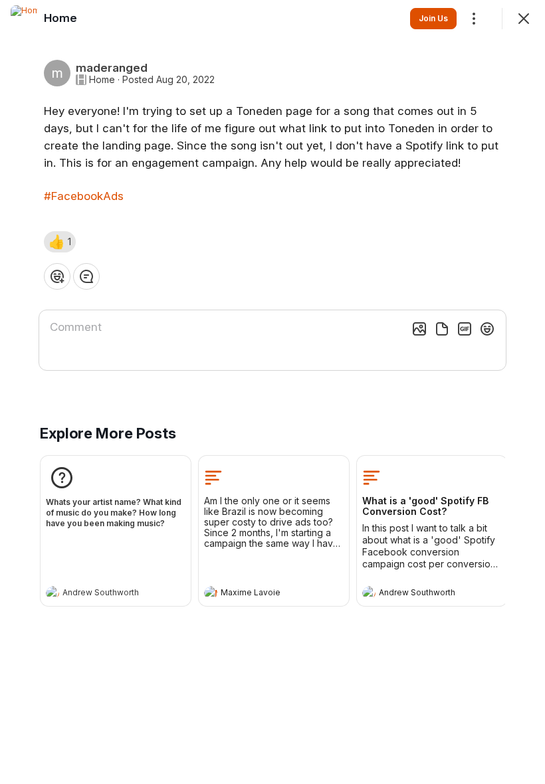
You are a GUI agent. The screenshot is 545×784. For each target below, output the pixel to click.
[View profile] (52, 592)
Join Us (433, 18)
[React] (57, 276)
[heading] (102, 594)
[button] (60, 241)
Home (102, 79)
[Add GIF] (464, 329)
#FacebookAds (84, 196)
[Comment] (86, 276)
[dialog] (272, 392)
